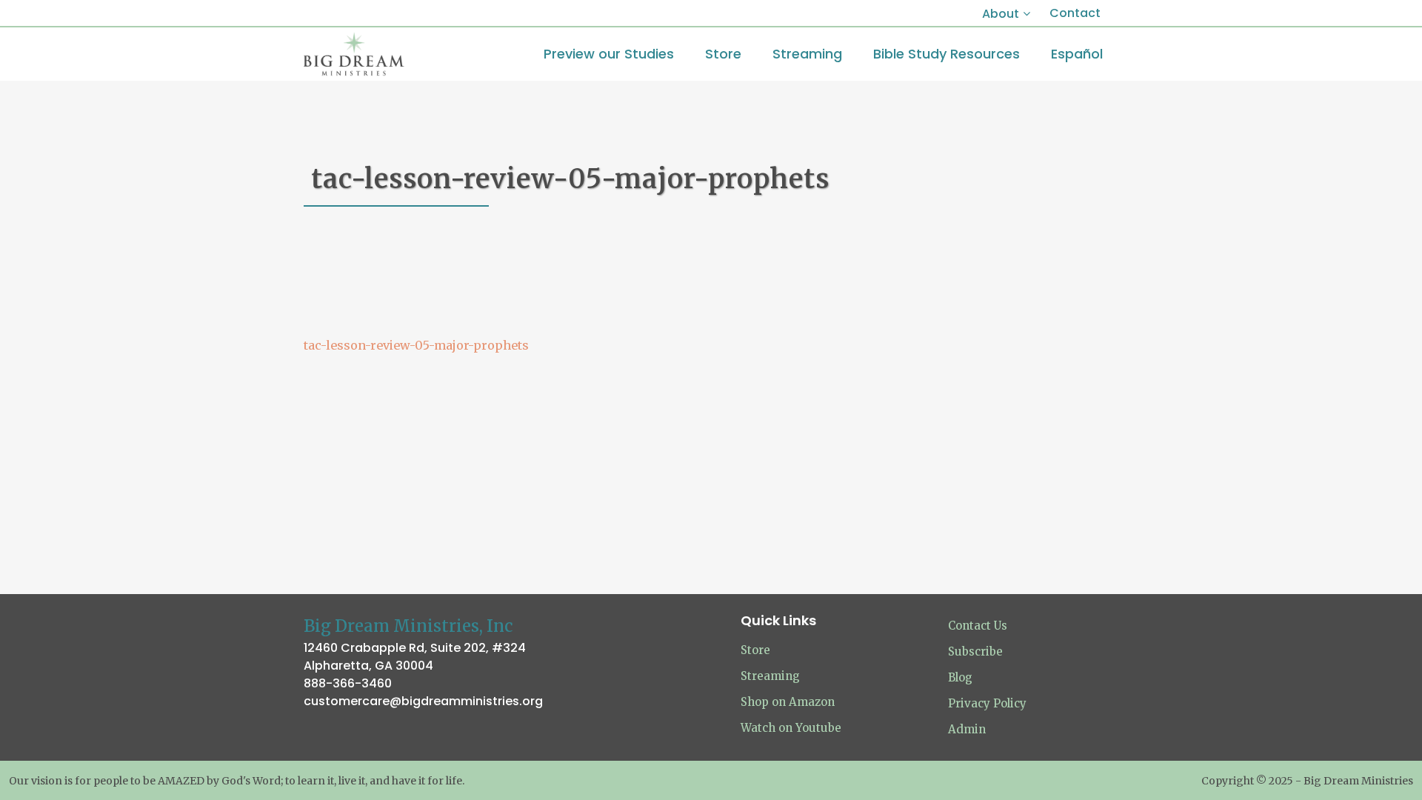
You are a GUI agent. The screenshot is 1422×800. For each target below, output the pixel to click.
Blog (960, 677)
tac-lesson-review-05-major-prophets (416, 345)
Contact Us (977, 626)
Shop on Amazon (788, 702)
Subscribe (975, 651)
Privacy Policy (987, 703)
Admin (967, 729)
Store (755, 650)
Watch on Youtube (791, 728)
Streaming (770, 676)
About (1000, 13)
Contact (1075, 12)
